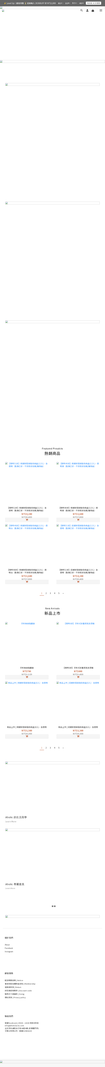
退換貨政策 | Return (13, 987)
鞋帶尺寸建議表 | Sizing (14, 994)
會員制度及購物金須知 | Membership (20, 983)
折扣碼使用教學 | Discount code (18, 990)
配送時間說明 (10, 980)
